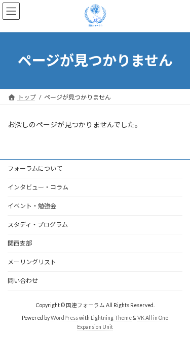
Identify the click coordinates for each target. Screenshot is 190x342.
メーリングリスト (32, 262)
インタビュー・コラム (38, 187)
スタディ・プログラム (38, 224)
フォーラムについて (35, 168)
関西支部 (20, 243)
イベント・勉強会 (32, 206)
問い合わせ (23, 280)
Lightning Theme (111, 318)
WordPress (64, 318)
